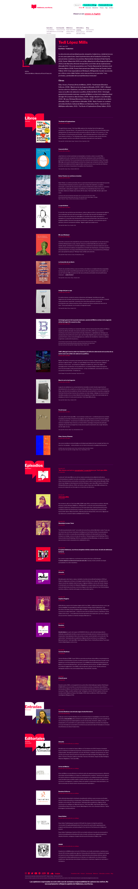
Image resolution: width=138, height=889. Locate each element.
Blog (90, 29)
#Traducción (48, 73)
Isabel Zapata (75, 195)
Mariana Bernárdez (78, 343)
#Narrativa (38, 73)
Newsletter (95, 7)
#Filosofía (27, 73)
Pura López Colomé (91, 343)
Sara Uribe (65, 344)
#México (32, 73)
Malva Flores (65, 343)
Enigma (51, 876)
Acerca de (88, 7)
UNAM (75, 168)
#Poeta (43, 73)
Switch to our (86, 14)
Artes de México (84, 449)
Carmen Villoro (74, 448)
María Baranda (71, 343)
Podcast (83, 873)
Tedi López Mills (61, 141)
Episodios (51, 30)
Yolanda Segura (90, 197)
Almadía (72, 168)
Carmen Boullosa (61, 341)
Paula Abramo (84, 343)
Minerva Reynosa (61, 197)
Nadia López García (74, 197)
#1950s (27, 71)
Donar (81, 7)
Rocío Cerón (60, 344)
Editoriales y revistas (80, 30)
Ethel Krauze (88, 341)
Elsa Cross (65, 195)
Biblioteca (70, 30)
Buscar (77, 5)
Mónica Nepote (68, 197)
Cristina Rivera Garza (82, 341)
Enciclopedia (60, 29)
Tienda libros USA (89, 5)
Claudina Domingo (68, 341)
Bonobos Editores (78, 254)
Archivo (111, 7)
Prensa (101, 7)
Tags (106, 7)
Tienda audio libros (104, 5)
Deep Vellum (84, 141)
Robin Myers (69, 141)
